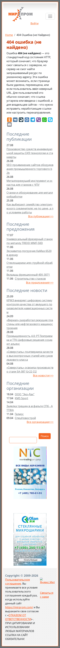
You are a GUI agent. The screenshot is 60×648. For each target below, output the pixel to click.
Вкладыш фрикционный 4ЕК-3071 (28, 274)
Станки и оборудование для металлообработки (29, 194)
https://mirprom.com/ (19, 607)
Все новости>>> (43, 375)
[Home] (20, 15)
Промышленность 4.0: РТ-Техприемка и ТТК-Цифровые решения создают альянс (29, 340)
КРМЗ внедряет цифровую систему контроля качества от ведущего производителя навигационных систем (29, 306)
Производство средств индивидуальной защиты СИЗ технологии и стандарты (29, 153)
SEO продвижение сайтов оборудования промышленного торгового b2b (29, 169)
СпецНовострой (25, 418)
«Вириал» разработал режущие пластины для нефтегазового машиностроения (29, 324)
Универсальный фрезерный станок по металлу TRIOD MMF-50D (29, 241)
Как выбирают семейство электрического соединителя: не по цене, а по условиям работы (29, 208)
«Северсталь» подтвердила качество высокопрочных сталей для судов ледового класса (29, 355)
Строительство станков (30, 278)
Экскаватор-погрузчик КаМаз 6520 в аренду (29, 253)
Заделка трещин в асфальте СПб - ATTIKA (29, 408)
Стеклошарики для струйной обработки (29, 265)
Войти (34, 23)
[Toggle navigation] (50, 16)
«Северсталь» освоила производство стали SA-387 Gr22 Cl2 (29, 369)
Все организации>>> (40, 422)
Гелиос (19, 414)
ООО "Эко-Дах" (24, 394)
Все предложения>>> (40, 282)
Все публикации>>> (41, 216)
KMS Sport (21, 398)
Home (9, 35)
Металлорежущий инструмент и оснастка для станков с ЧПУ (29, 183)
